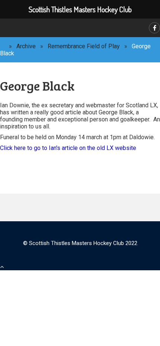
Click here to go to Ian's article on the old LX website (68, 147)
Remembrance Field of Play (84, 46)
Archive (26, 46)
